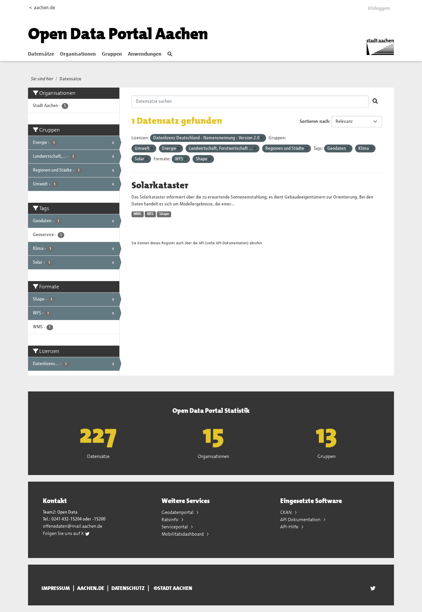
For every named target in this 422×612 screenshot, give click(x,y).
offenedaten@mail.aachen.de (72, 526)
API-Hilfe (289, 527)
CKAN (286, 512)
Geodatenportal (178, 512)
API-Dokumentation (231, 243)
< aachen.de (42, 7)
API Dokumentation (300, 519)
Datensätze (41, 54)
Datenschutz (128, 588)
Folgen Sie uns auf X (64, 533)
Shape (164, 214)
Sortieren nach (314, 121)
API (201, 243)
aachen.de (90, 588)
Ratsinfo (170, 519)
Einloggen (379, 8)
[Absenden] (375, 101)
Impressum (56, 588)
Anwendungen (145, 54)
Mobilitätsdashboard (183, 534)
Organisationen (78, 54)
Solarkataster (160, 185)
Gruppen (112, 54)
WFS (150, 214)
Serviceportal (175, 527)
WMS (137, 214)
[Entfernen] (261, 138)
